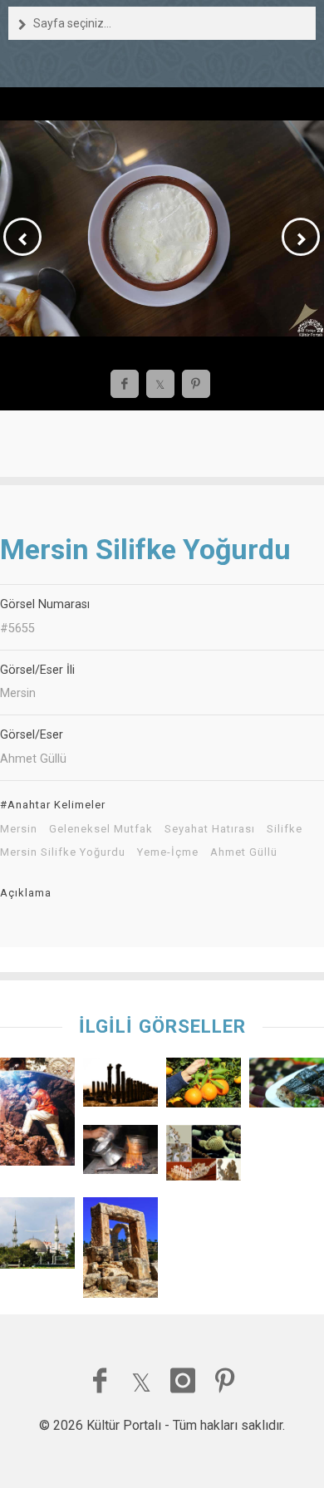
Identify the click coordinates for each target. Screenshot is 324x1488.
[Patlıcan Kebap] (286, 1087)
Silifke (284, 829)
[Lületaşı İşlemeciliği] (203, 1157)
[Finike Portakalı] (203, 1087)
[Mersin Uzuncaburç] (120, 1086)
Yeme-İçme (168, 852)
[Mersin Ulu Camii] (37, 1237)
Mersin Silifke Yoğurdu (62, 852)
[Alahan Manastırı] (120, 1251)
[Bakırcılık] (120, 1154)
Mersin (18, 829)
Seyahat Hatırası (209, 829)
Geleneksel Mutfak (101, 829)
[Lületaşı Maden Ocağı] (37, 1116)
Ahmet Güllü (243, 852)
